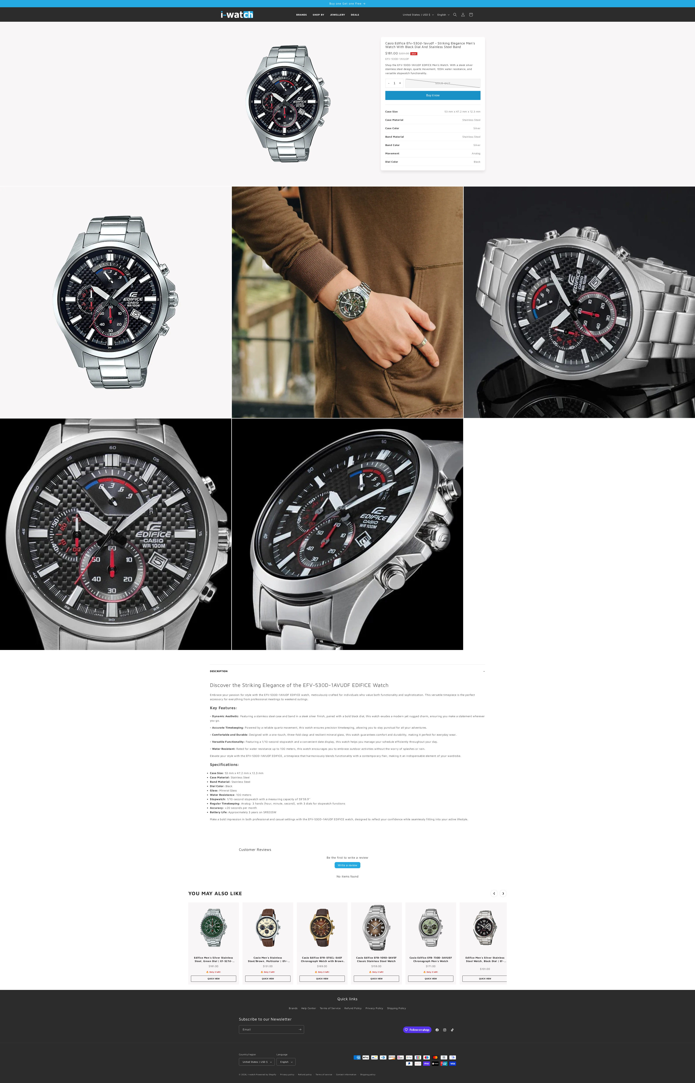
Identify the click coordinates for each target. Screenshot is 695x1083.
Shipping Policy (396, 1008)
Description (219, 671)
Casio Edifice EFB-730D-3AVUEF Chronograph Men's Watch (431, 959)
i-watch (252, 1074)
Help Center (308, 1008)
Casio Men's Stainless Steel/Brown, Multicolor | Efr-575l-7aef (268, 959)
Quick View (214, 979)
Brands (301, 14)
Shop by (318, 14)
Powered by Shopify (266, 1074)
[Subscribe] (300, 1029)
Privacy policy (287, 1074)
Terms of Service (330, 1008)
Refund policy (305, 1074)
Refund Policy (353, 1008)
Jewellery (337, 14)
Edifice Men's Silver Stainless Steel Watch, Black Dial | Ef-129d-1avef (485, 959)
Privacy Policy (374, 1008)
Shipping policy (368, 1074)
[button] (455, 15)
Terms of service (324, 1074)
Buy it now (433, 95)
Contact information (346, 1074)
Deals (355, 14)
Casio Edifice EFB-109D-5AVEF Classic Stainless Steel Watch (376, 959)
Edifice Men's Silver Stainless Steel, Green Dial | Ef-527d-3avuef (213, 959)
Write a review (347, 865)
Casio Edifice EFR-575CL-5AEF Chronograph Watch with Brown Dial (322, 959)
